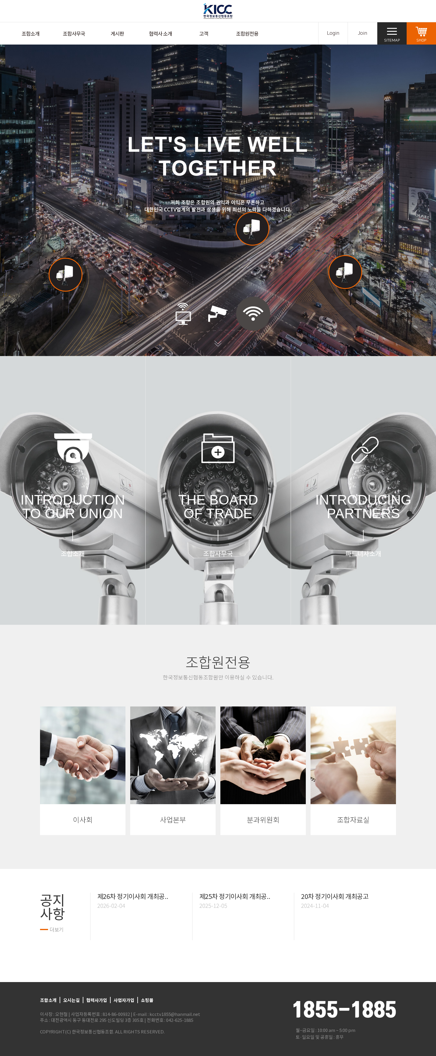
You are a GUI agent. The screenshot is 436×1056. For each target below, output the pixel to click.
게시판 (117, 33)
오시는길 (71, 1000)
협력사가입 (96, 1000)
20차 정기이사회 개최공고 (334, 896)
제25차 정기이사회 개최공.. (234, 896)
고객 (203, 33)
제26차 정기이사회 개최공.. (132, 896)
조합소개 (30, 33)
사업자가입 (124, 1000)
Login (333, 33)
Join (362, 33)
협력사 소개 (160, 33)
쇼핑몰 (147, 1000)
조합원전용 (247, 33)
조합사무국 (74, 33)
